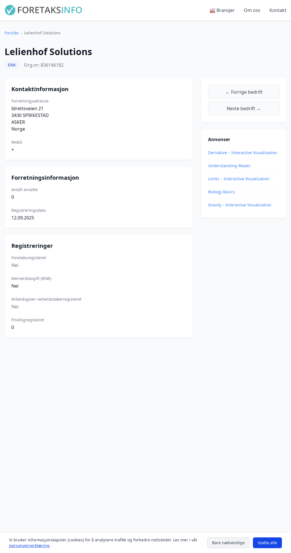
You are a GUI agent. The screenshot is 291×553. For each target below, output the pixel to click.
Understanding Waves (229, 165)
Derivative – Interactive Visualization (242, 152)
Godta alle (267, 542)
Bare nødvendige (228, 542)
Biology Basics (221, 191)
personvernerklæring (29, 545)
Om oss (252, 10)
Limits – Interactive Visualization (238, 178)
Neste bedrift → (244, 108)
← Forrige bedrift (244, 92)
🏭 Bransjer (222, 10)
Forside (11, 32)
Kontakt (277, 10)
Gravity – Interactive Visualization (239, 205)
